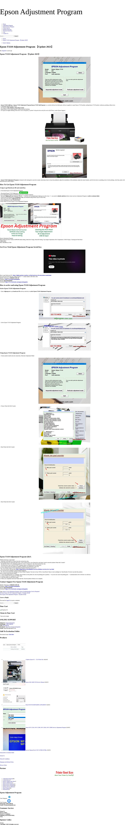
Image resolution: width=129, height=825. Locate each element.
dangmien (4, 50)
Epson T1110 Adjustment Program (11, 591)
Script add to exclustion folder (7, 752)
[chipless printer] (64, 776)
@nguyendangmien (10, 622)
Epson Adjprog (6, 43)
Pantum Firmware (7, 29)
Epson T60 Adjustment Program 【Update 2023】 (13, 594)
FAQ (1, 816)
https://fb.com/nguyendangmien (13, 627)
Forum (2, 823)
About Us (2, 755)
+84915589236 (9, 624)
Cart (4, 32)
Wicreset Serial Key (7, 30)
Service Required (35, 591)
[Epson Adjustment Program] (30, 237)
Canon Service (6, 28)
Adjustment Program (8, 25)
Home (4, 24)
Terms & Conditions (5, 759)
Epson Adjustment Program (41, 12)
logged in (8, 600)
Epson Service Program (8, 26)
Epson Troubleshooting (25, 591)
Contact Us (5, 33)
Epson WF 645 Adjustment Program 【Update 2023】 (15, 593)
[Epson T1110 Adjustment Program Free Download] (23, 193)
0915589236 (6, 625)
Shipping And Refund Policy (7, 762)
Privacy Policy (3, 765)
